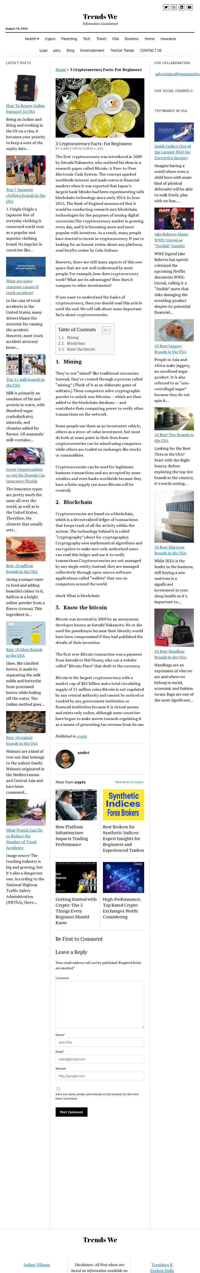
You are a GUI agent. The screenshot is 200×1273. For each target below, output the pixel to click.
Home (150, 38)
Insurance (168, 38)
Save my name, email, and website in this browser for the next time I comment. (97, 1096)
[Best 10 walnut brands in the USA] (26, 723)
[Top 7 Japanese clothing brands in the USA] (26, 171)
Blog (70, 50)
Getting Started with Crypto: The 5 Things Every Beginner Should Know (76, 910)
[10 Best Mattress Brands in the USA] (174, 517)
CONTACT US (151, 50)
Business (132, 38)
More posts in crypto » (129, 782)
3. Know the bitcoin (78, 349)
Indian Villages (37, 1264)
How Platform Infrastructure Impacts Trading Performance (72, 835)
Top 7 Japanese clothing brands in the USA (25, 195)
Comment (62, 978)
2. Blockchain (73, 343)
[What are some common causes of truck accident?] (26, 267)
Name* (60, 1035)
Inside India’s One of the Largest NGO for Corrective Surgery (172, 151)
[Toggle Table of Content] (103, 330)
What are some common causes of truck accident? (22, 286)
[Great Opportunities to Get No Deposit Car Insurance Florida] (26, 456)
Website (61, 1068)
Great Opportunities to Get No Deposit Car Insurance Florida (25, 475)
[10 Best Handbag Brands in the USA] (174, 628)
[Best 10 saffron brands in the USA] (26, 550)
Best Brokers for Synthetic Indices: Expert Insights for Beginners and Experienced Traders (123, 838)
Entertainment (92, 50)
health (30, 38)
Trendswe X (162, 1264)
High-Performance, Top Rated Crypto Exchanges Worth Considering (122, 908)
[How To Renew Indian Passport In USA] (26, 89)
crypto (50, 38)
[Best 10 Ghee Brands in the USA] (26, 634)
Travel (101, 38)
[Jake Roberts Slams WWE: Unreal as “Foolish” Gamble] (174, 219)
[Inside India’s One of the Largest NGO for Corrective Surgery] (174, 132)
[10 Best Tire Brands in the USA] (174, 419)
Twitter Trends (122, 50)
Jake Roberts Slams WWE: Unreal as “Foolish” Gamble (171, 240)
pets (57, 50)
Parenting (69, 38)
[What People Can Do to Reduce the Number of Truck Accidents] (26, 813)
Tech (86, 38)
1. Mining (70, 337)
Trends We (100, 16)
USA (115, 38)
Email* (60, 1051)
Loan (44, 50)
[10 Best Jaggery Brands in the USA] (174, 331)
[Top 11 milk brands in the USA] (26, 365)
